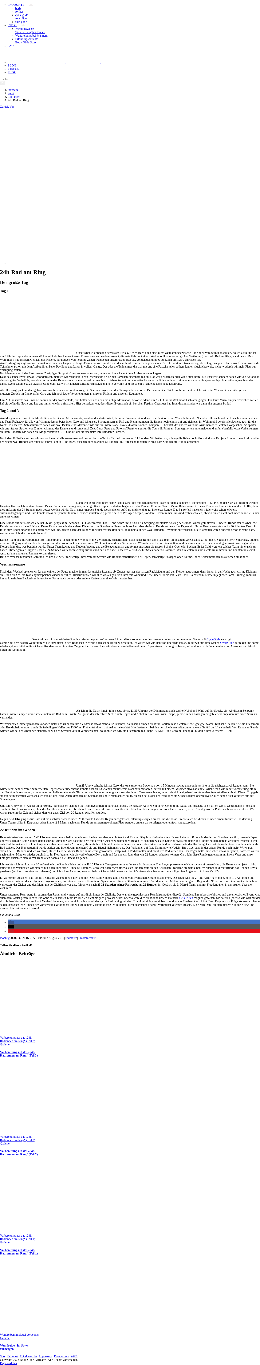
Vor (12, 106)
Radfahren (71, 938)
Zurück (4, 106)
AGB (74, 1356)
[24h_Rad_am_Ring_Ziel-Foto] (109, 262)
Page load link (8, 1363)
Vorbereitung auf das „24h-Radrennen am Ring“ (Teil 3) (17, 1039)
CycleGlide (213, 639)
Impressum (45, 1356)
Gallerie (5, 1044)
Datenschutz (61, 1356)
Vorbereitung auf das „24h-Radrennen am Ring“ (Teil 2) (17, 1138)
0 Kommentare (87, 938)
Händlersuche (28, 1356)
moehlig (5, 938)
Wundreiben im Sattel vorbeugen (19, 1334)
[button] (11, 922)
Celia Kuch (186, 898)
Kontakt (13, 1356)
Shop (3, 1356)
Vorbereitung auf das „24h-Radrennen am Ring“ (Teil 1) (17, 1237)
